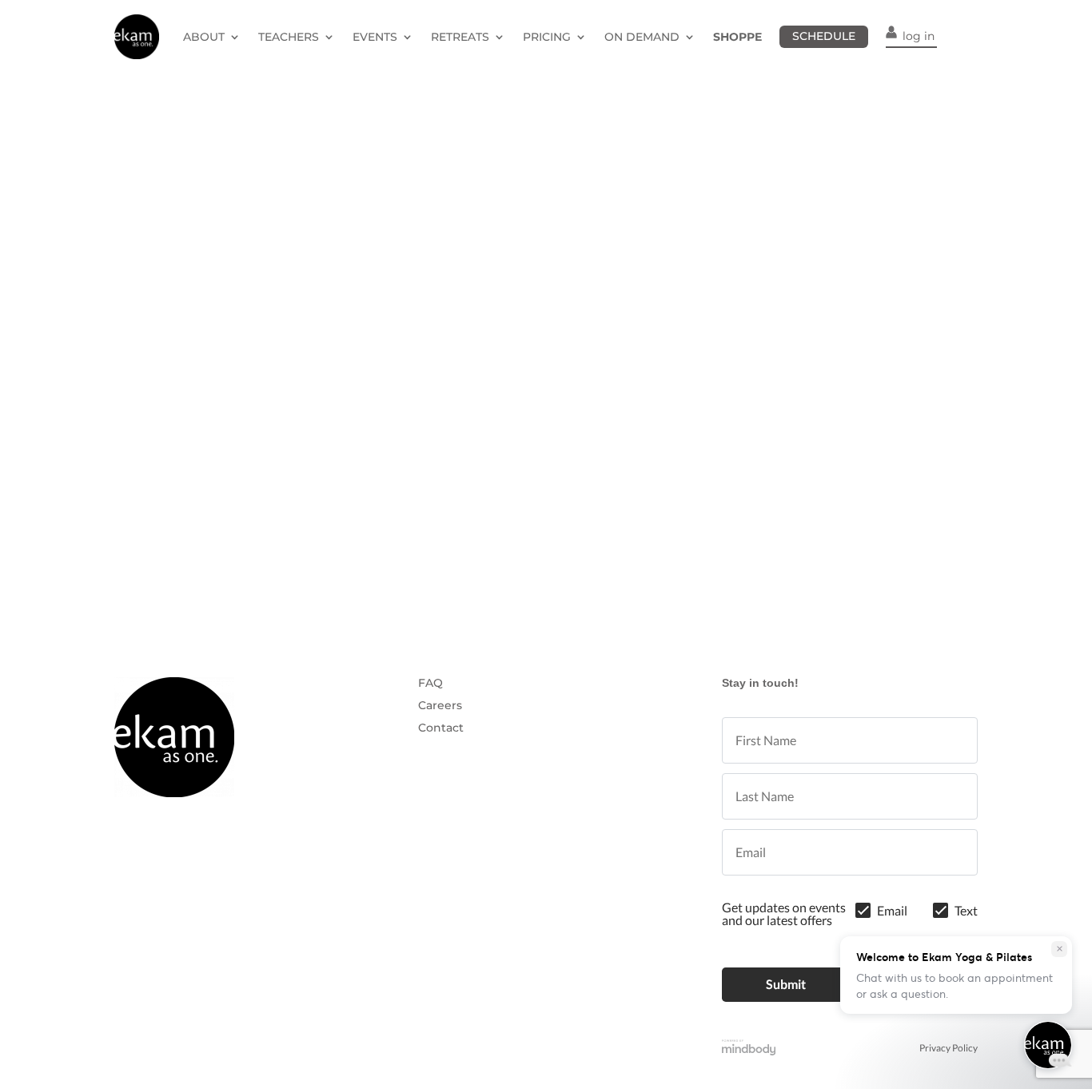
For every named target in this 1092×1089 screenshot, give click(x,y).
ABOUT (204, 37)
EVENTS (375, 37)
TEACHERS (288, 37)
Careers (440, 705)
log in (919, 36)
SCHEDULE (823, 36)
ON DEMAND (642, 37)
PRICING (547, 37)
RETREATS (460, 37)
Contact (441, 727)
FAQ (430, 683)
